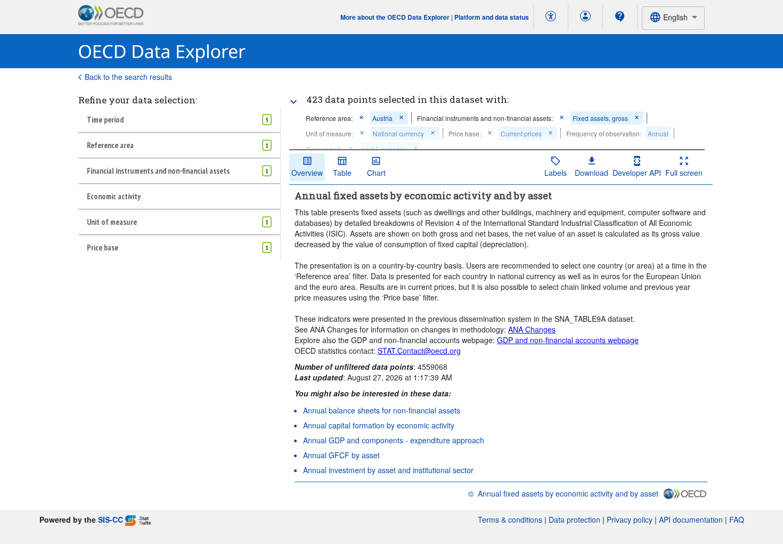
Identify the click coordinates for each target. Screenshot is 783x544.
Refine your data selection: (137, 100)
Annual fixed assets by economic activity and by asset (568, 493)
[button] (361, 118)
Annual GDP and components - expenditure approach (393, 440)
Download (591, 172)
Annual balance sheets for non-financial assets (381, 410)
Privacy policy (629, 519)
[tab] (179, 119)
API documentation (691, 519)
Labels (555, 172)
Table (342, 172)
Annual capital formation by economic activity (378, 425)
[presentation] (603, 133)
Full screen (684, 172)
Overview (307, 172)
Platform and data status (491, 17)
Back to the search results (128, 76)
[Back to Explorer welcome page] (162, 51)
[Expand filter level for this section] (293, 101)
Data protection (574, 519)
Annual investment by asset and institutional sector (388, 470)
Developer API (637, 172)
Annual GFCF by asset (341, 455)
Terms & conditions (510, 519)
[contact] (620, 16)
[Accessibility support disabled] (551, 17)
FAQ (736, 519)
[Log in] (585, 17)
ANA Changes (532, 329)
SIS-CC (110, 519)
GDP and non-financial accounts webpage (568, 340)
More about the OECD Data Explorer (395, 17)
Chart (376, 172)
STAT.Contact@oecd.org (419, 350)
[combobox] (673, 17)
